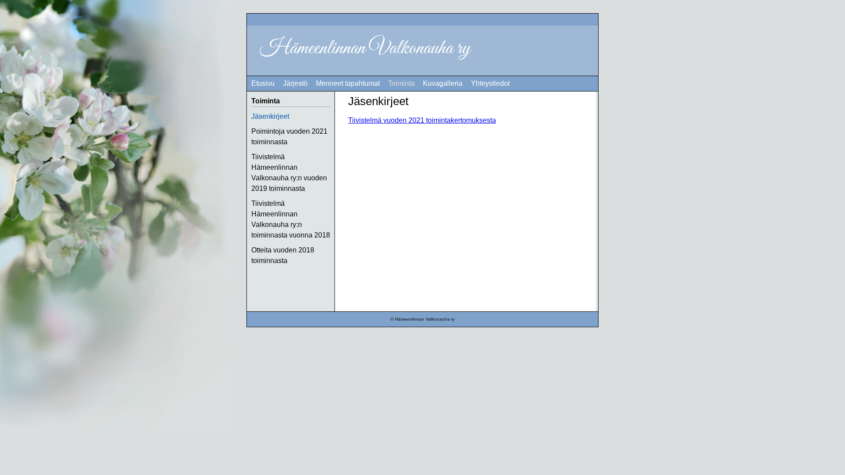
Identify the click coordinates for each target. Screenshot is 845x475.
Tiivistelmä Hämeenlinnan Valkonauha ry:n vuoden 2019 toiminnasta (289, 172)
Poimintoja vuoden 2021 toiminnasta (289, 137)
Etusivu (263, 83)
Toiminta (401, 83)
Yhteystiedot (490, 83)
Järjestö (295, 83)
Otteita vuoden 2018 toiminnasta (282, 255)
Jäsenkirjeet (270, 116)
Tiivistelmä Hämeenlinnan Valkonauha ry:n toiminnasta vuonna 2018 (290, 219)
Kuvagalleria (443, 83)
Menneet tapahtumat (348, 83)
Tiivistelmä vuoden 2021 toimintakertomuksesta (422, 120)
